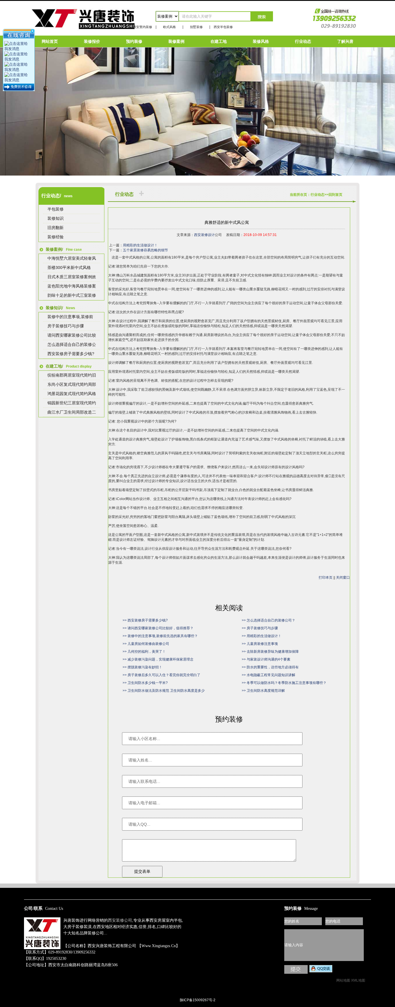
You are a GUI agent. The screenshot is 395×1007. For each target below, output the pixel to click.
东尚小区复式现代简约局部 (71, 384)
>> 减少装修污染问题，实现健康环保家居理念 (158, 659)
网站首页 (50, 41)
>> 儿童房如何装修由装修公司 (146, 644)
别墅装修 (196, 27)
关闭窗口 (343, 578)
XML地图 (358, 980)
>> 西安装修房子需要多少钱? (145, 620)
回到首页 (335, 195)
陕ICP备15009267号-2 (197, 1000)
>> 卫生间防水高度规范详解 (263, 691)
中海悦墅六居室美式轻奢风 (71, 258)
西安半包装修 (223, 27)
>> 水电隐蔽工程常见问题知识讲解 (268, 675)
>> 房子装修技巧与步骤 (260, 628)
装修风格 (261, 41)
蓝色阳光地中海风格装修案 (71, 286)
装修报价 (92, 41)
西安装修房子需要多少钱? (70, 353)
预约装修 (134, 41)
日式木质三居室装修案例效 (71, 276)
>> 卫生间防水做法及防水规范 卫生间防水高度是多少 (164, 691)
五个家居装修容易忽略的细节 (145, 250)
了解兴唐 (345, 41)
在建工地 (219, 41)
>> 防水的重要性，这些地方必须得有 (270, 667)
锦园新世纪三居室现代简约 (71, 403)
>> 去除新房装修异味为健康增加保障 (270, 652)
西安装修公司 (120, 920)
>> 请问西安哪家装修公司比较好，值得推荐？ (158, 628)
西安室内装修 (142, 27)
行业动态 (303, 41)
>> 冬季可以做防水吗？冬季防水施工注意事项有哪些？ (284, 683)
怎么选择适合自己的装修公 (71, 344)
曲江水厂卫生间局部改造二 (71, 412)
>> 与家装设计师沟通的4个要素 (266, 659)
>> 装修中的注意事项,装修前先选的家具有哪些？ (160, 636)
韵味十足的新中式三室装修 (71, 295)
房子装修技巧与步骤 (65, 326)
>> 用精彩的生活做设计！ (261, 636)
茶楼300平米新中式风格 (69, 267)
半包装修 (55, 209)
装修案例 (176, 41)
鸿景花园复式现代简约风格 (71, 393)
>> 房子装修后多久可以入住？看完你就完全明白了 (161, 675)
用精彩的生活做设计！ (140, 245)
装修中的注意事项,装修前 (70, 316)
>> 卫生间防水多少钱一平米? (145, 683)
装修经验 (55, 237)
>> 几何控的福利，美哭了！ (144, 652)
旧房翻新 (55, 227)
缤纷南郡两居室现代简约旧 (71, 375)
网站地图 (343, 980)
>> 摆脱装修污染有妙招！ (142, 667)
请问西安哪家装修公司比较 (71, 335)
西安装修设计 (204, 235)
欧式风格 (169, 27)
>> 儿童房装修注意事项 (260, 644)
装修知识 (55, 218)
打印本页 (326, 578)
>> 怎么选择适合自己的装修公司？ (268, 620)
